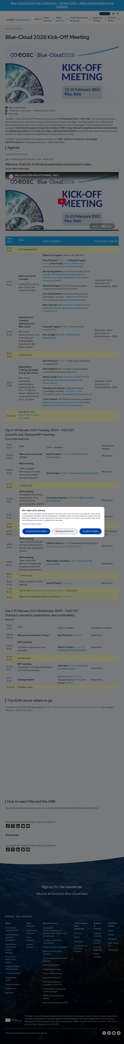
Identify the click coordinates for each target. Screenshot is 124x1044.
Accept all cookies (90, 531)
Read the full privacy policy (32, 524)
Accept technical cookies (36, 531)
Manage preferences (65, 531)
